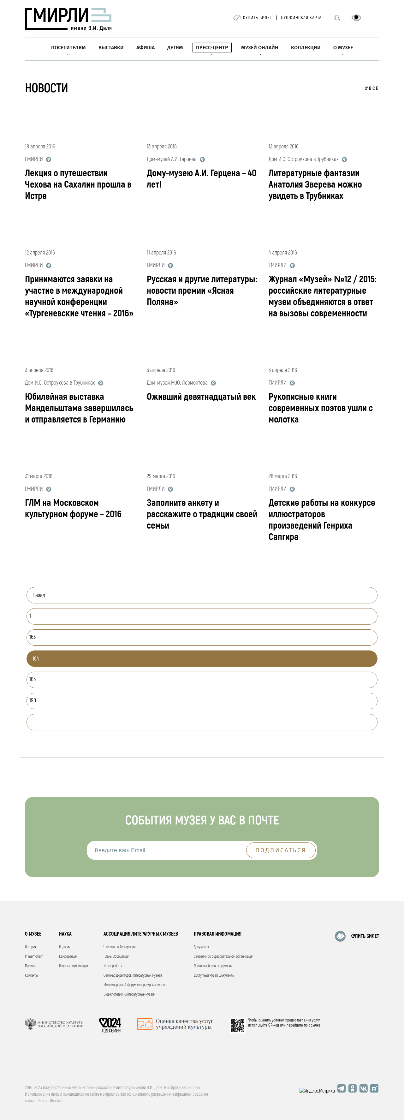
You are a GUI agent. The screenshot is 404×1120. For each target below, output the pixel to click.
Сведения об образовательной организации (223, 956)
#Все (372, 89)
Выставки (111, 48)
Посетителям (68, 48)
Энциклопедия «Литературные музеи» (129, 994)
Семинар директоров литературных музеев (133, 975)
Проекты (31, 966)
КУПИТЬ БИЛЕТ (364, 936)
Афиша (145, 48)
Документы (201, 947)
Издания (64, 947)
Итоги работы (113, 966)
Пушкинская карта (301, 18)
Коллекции (306, 48)
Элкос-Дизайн (50, 1101)
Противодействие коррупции (213, 966)
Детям (175, 48)
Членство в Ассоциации (119, 947)
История (30, 947)
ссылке (314, 1025)
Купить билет (257, 18)
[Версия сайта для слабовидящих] (356, 18)
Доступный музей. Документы (214, 975)
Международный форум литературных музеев (135, 985)
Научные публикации (73, 966)
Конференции (68, 956)
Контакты (31, 975)
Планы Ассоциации (116, 956)
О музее (343, 48)
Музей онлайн (259, 48)
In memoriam (34, 956)
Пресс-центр (212, 48)
